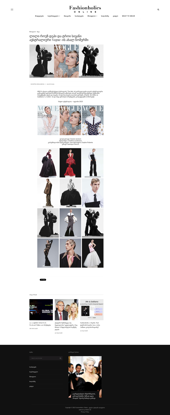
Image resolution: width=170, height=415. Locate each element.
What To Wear (128, 16)
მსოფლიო (92, 16)
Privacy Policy (85, 412)
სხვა (38, 31)
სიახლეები (79, 16)
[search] (158, 9)
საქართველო (53, 16)
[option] (85, 378)
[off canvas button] (12, 9)
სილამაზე (105, 16)
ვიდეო (115, 16)
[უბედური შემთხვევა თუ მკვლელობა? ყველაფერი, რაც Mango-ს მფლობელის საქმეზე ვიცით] (66, 309)
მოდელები (39, 16)
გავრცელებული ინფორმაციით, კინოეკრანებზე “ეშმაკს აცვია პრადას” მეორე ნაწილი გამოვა (84, 396)
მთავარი (67, 16)
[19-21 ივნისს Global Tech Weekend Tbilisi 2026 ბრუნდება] (41, 309)
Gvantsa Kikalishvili (37, 84)
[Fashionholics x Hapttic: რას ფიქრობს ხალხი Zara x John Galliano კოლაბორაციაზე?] (92, 309)
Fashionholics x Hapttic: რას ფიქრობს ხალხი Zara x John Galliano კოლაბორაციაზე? (90, 325)
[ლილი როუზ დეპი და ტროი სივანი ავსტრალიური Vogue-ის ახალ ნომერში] (66, 61)
